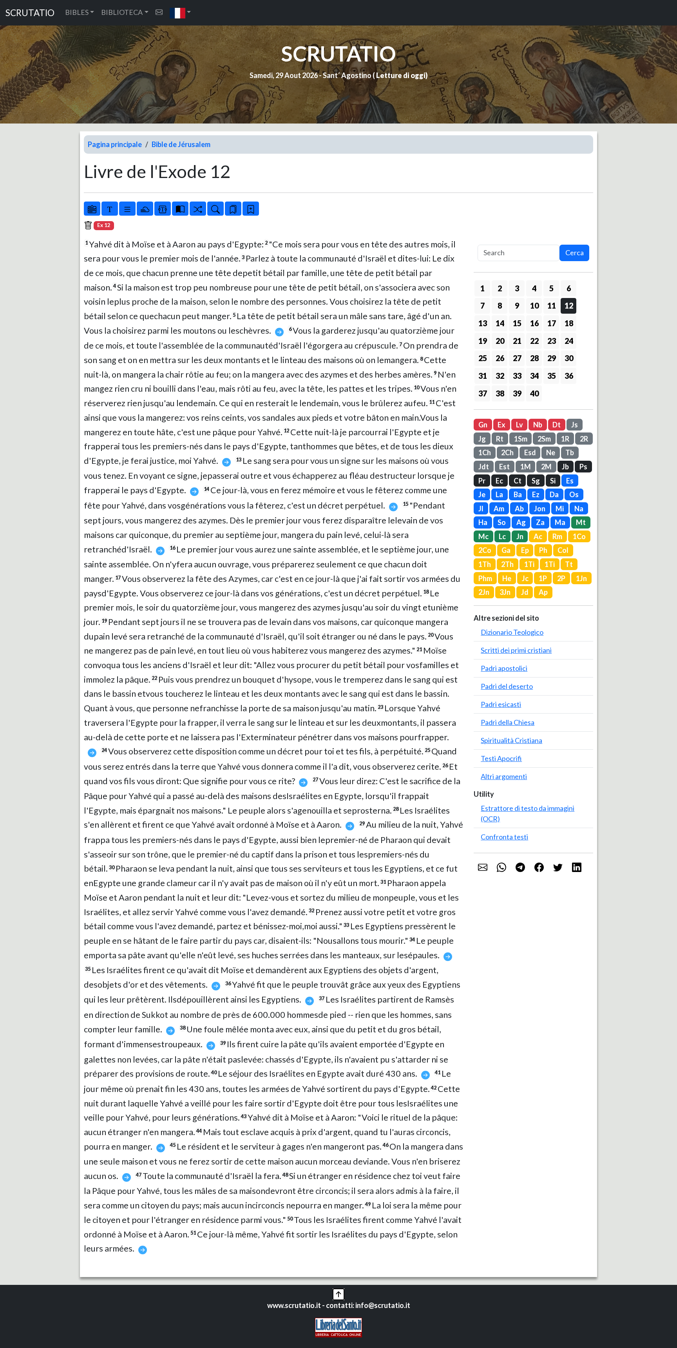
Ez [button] (535, 494)
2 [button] (500, 288)
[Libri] (92, 209)
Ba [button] (518, 494)
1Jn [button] (581, 578)
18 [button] (569, 323)
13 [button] (482, 323)
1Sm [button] (520, 438)
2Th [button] (507, 564)
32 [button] (500, 375)
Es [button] (570, 480)
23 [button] (551, 340)
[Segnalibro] (233, 209)
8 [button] (500, 305)
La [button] (499, 494)
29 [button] (551, 358)
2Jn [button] (483, 592)
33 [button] (517, 375)
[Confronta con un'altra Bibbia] (180, 209)
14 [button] (500, 323)
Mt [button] (581, 522)
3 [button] (517, 288)
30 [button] (569, 358)
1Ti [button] (529, 564)
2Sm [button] (544, 438)
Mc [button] (483, 536)
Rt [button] (499, 438)
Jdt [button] (483, 466)
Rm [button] (557, 536)
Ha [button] (482, 522)
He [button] (506, 578)
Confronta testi (504, 836)
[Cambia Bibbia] (198, 209)
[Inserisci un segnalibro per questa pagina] (251, 209)
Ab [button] (519, 508)
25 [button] (482, 358)
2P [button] (561, 578)
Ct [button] (517, 480)
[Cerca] (215, 209)
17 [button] (551, 323)
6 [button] (569, 288)
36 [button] (569, 375)
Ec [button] (499, 480)
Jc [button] (525, 578)
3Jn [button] (505, 592)
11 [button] (551, 305)
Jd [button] (525, 592)
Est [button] (504, 466)
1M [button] (525, 466)
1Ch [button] (484, 452)
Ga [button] (505, 550)
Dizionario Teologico (512, 632)
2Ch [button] (507, 452)
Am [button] (499, 508)
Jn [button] (519, 536)
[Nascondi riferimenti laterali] (145, 209)
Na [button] (578, 508)
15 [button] (517, 323)
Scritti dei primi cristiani (516, 650)
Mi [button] (560, 508)
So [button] (502, 522)
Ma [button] (560, 522)
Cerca (574, 252)
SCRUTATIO (29, 12)
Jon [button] (539, 508)
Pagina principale (115, 144)
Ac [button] (538, 536)
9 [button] (517, 305)
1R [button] (565, 438)
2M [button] (546, 466)
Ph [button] (543, 550)
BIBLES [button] (77, 12)
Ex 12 (103, 225)
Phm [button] (485, 578)
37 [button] (482, 393)
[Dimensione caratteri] (109, 209)
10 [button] (534, 305)
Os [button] (574, 494)
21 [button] (517, 340)
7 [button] (482, 305)
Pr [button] (481, 480)
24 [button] (569, 340)
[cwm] (159, 12)
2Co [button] (484, 550)
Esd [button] (530, 452)
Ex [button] (501, 424)
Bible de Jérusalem (181, 144)
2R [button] (584, 438)
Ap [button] (543, 592)
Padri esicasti (501, 704)
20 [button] (500, 340)
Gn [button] (482, 424)
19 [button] (482, 340)
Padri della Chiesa (507, 722)
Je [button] (481, 494)
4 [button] (534, 288)
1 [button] (482, 288)
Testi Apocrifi (501, 758)
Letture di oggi (400, 75)
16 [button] (534, 323)
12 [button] (569, 305)
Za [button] (540, 522)
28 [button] (534, 358)
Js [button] (574, 424)
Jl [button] (480, 508)
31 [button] (482, 375)
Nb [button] (537, 424)
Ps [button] (583, 466)
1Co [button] (579, 536)
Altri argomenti (504, 776)
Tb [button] (569, 452)
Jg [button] (482, 438)
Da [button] (554, 494)
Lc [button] (502, 536)
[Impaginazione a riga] (127, 209)
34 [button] (534, 375)
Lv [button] (519, 424)
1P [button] (543, 578)
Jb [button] (565, 466)
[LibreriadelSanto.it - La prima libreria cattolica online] (338, 1327)
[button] (180, 13)
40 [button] (534, 393)
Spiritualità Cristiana (511, 740)
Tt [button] (569, 564)
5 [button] (551, 288)
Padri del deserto (507, 686)
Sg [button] (536, 480)
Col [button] (563, 550)
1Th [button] (484, 564)
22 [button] (534, 340)
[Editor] (162, 209)
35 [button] (551, 375)
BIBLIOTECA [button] (122, 12)
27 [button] (517, 358)
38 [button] (500, 393)
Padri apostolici (504, 668)
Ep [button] (525, 550)
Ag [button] (521, 522)
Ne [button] (550, 452)
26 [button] (500, 358)
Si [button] (553, 480)
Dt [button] (556, 424)
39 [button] (517, 393)
